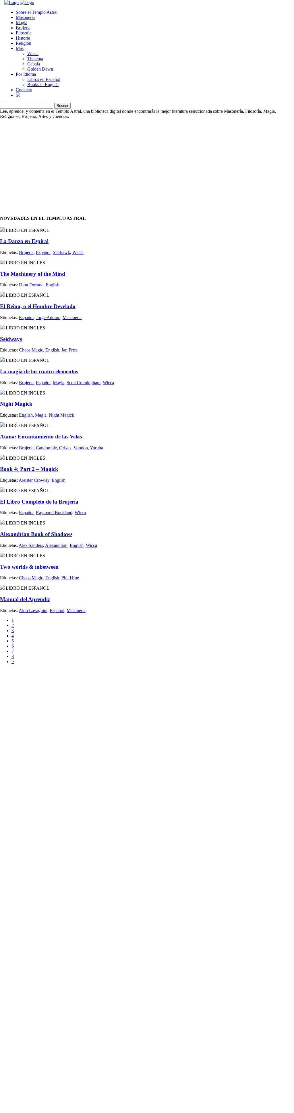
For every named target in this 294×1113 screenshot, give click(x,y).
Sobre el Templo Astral (36, 12)
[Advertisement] (147, 159)
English (52, 284)
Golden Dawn (40, 69)
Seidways (11, 339)
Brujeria (23, 27)
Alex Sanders (31, 545)
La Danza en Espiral (24, 241)
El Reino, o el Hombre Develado (38, 306)
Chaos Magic (31, 349)
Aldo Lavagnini (33, 610)
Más (20, 48)
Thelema (35, 58)
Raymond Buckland (54, 512)
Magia (21, 22)
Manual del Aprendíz (25, 599)
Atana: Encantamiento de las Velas (41, 437)
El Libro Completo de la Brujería (39, 502)
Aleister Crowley (34, 480)
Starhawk (61, 252)
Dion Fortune (31, 284)
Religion (23, 43)
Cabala (33, 63)
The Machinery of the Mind (32, 274)
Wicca (32, 53)
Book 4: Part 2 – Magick (29, 469)
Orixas (65, 447)
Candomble (46, 447)
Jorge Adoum (48, 317)
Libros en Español (43, 79)
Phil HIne (70, 577)
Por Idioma (26, 74)
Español (43, 252)
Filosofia (24, 32)
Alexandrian (56, 545)
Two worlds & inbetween (29, 567)
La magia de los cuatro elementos (39, 371)
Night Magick (16, 404)
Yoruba (96, 447)
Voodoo (81, 447)
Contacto (24, 89)
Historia (23, 38)
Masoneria (25, 17)
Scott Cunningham (83, 382)
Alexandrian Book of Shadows (36, 534)
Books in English (43, 84)
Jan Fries (69, 349)
